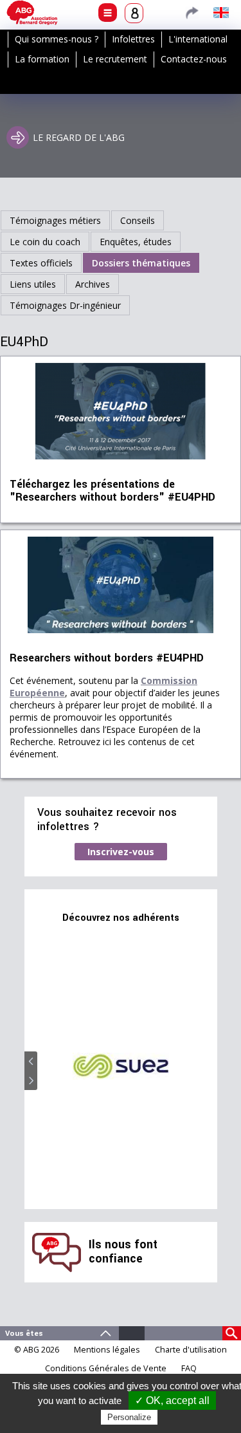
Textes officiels (41, 263)
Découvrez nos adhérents (120, 918)
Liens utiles (33, 284)
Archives (92, 284)
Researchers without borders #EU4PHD (107, 658)
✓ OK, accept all (172, 1400)
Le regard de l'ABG (79, 137)
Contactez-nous (194, 59)
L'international (198, 39)
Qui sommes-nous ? (56, 39)
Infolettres (133, 39)
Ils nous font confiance (123, 1252)
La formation (42, 59)
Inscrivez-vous (120, 852)
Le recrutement (115, 59)
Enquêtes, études (136, 242)
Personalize (129, 1417)
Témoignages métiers (55, 220)
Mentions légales (107, 1349)
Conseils (137, 220)
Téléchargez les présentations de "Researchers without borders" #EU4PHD (112, 491)
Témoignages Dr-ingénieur (65, 305)
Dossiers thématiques (141, 263)
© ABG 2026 (36, 1349)
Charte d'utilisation (191, 1349)
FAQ (189, 1368)
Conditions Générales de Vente (105, 1368)
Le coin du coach (45, 242)
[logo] (32, 12)
